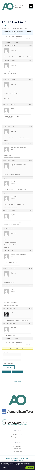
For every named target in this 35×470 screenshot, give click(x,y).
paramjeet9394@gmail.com (11, 117)
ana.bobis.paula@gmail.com (11, 305)
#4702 (30, 193)
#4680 (30, 126)
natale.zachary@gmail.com (11, 93)
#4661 (30, 79)
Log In (9, 367)
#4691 (30, 160)
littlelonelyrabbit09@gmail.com (12, 157)
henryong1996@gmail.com (10, 73)
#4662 (30, 104)
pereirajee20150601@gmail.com (12, 265)
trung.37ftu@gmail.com (15, 244)
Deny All (4, 467)
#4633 (30, 45)
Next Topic (17, 381)
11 (29, 38)
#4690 (30, 143)
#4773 (30, 323)
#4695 (30, 178)
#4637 (30, 60)
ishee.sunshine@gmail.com (22, 320)
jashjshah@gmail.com (9, 282)
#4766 (30, 268)
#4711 (31, 228)
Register (18, 372)
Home (3, 28)
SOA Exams (13, 28)
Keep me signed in (8, 363)
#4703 (30, 210)
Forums (8, 28)
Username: (5, 352)
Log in (7, 372)
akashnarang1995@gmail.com (18, 189)
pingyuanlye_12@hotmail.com (11, 224)
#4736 (30, 250)
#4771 (30, 308)
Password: (5, 358)
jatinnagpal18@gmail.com (10, 207)
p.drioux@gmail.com (24, 137)
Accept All (30, 467)
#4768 (30, 286)
